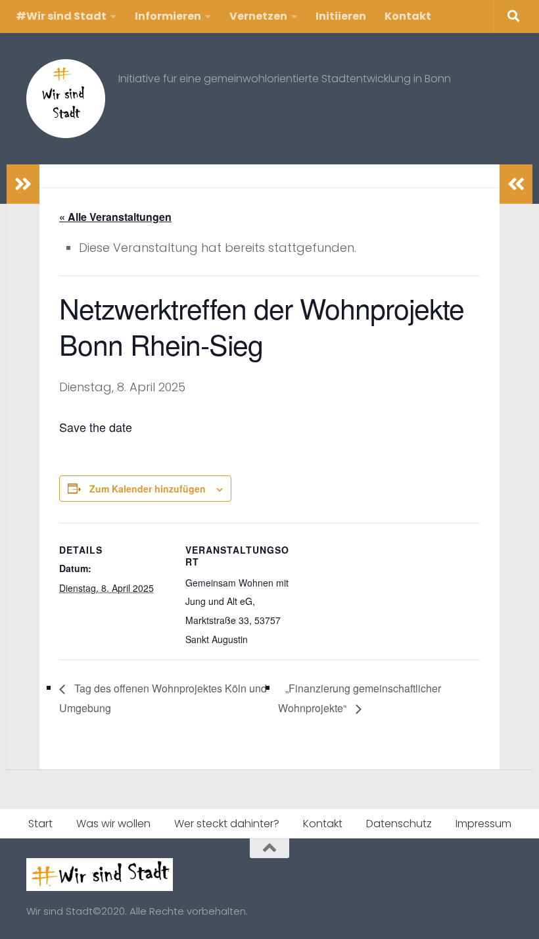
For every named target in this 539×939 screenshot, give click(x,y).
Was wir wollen (113, 823)
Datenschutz (399, 823)
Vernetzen (258, 16)
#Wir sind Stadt (61, 16)
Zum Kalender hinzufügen (147, 488)
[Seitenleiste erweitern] (23, 184)
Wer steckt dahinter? (226, 823)
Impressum (483, 823)
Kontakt (408, 16)
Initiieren (341, 16)
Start (40, 823)
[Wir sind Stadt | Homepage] (65, 98)
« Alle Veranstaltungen (115, 216)
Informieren (168, 16)
